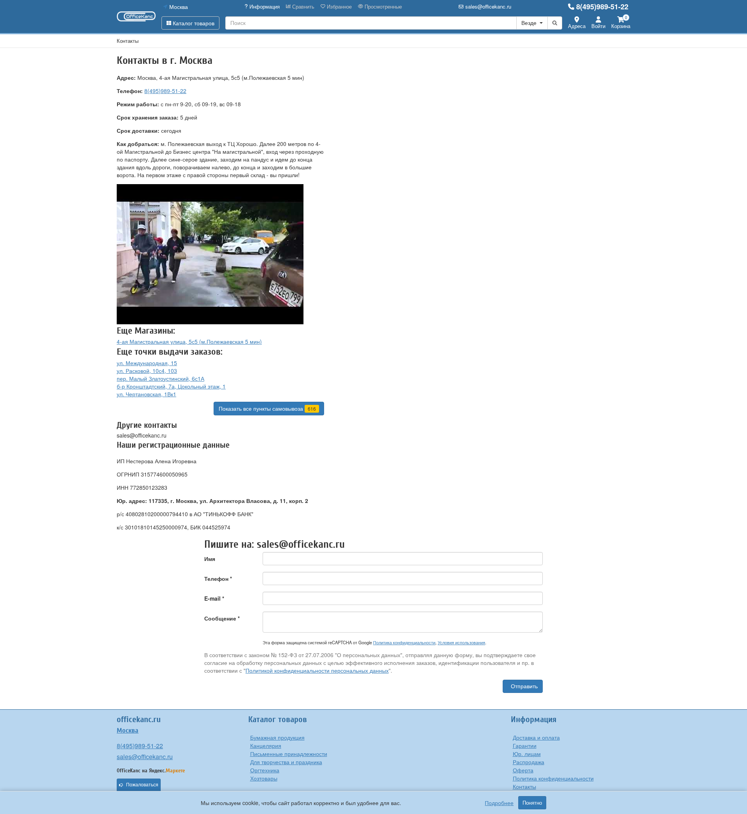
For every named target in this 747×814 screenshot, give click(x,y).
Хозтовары (263, 778)
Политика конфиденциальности (404, 642)
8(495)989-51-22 (602, 7)
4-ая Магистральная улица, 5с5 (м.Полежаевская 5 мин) (189, 341)
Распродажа (528, 762)
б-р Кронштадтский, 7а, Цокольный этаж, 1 (171, 386)
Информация (264, 6)
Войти (598, 26)
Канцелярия (265, 745)
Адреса (577, 26)
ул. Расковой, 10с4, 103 (147, 370)
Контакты (524, 786)
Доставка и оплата (536, 737)
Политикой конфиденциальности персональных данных (317, 670)
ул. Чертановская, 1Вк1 (146, 394)
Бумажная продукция (277, 737)
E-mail (214, 598)
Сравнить (302, 6)
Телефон (218, 578)
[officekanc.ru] (136, 16)
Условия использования (461, 642)
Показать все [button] (267, 408)
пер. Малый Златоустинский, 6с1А (160, 378)
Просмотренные (382, 6)
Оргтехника (264, 770)
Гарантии (525, 745)
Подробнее (499, 803)
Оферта (523, 770)
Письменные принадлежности (288, 754)
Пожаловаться (142, 785)
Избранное (338, 6)
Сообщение (222, 618)
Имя (209, 559)
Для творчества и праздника (286, 762)
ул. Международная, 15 (147, 363)
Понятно (532, 802)
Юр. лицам (527, 754)
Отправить (524, 686)
